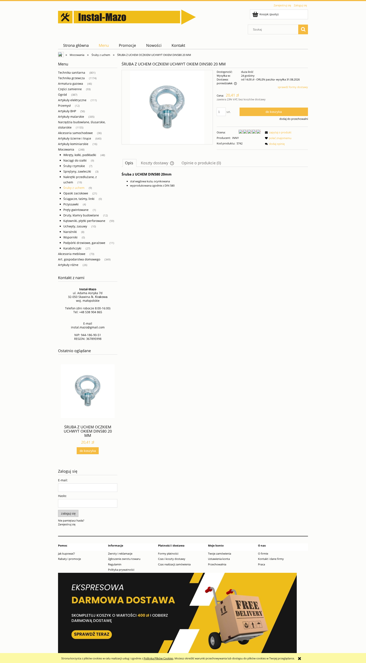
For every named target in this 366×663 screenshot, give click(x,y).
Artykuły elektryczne (72, 100)
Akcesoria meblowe (71, 254)
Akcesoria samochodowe (75, 133)
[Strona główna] (127, 16)
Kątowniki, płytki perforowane (84, 221)
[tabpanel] (215, 180)
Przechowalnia (217, 564)
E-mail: (63, 480)
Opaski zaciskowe (75, 193)
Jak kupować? (66, 553)
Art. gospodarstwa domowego (79, 259)
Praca (261, 564)
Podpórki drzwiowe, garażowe (84, 243)
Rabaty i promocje (69, 559)
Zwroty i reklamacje (120, 553)
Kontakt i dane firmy (271, 559)
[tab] (129, 163)
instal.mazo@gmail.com (88, 327)
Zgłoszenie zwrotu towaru (124, 559)
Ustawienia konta (219, 559)
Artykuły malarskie (71, 117)
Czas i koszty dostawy (171, 559)
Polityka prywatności (121, 570)
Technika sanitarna (71, 73)
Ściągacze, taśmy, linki (78, 199)
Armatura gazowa (70, 84)
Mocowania (66, 149)
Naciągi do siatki (75, 160)
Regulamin (114, 564)
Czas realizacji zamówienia (174, 564)
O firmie (263, 553)
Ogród (62, 95)
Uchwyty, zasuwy (75, 226)
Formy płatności (168, 553)
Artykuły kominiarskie (73, 144)
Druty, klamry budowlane (81, 215)
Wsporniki (70, 237)
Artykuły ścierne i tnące (74, 138)
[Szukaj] (303, 29)
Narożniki (70, 232)
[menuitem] (76, 45)
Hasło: (62, 496)
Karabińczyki (72, 248)
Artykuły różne (68, 265)
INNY (235, 138)
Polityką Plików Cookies (158, 658)
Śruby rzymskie (74, 166)
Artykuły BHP (67, 111)
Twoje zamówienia (219, 553)
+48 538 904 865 (90, 312)
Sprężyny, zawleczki (77, 171)
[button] (277, 132)
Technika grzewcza (71, 78)
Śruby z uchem (74, 188)
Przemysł (64, 106)
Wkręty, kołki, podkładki (79, 155)
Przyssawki (71, 204)
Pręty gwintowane (76, 210)
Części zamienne (70, 89)
